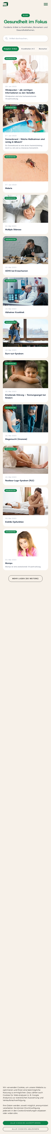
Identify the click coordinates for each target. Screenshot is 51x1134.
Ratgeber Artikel (10, 49)
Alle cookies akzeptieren (25, 1123)
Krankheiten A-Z (28, 49)
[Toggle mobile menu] (45, 4)
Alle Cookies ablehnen (25, 1129)
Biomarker (43, 49)
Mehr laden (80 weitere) (25, 578)
